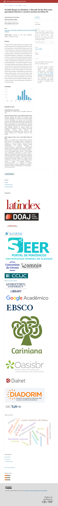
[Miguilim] (11, 280)
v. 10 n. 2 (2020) (18, 5)
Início (6, 5)
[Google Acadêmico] (27, 301)
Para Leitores (7, 457)
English (6, 182)
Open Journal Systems (10, 467)
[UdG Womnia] (23, 271)
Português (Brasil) (9, 186)
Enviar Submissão (9, 174)
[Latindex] (23, 211)
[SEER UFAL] (29, 259)
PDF (38, 17)
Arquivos (11, 5)
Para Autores (7, 459)
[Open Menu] (4, 1)
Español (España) (8, 184)
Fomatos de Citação (40, 42)
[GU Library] (16, 292)
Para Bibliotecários (9, 461)
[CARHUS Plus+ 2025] (12, 229)
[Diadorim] (25, 402)
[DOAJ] (22, 220)
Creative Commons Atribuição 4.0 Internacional (36, 490)
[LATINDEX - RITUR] (8, 488)
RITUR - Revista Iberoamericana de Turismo (16, 1)
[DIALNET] (16, 386)
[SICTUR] (13, 409)
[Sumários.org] (13, 235)
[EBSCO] (19, 311)
